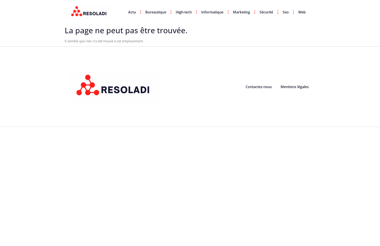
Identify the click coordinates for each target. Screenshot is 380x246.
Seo (286, 12)
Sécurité (266, 12)
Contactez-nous (259, 86)
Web (302, 12)
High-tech (184, 12)
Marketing (241, 12)
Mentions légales (295, 86)
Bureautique (155, 12)
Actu (132, 12)
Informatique (212, 12)
